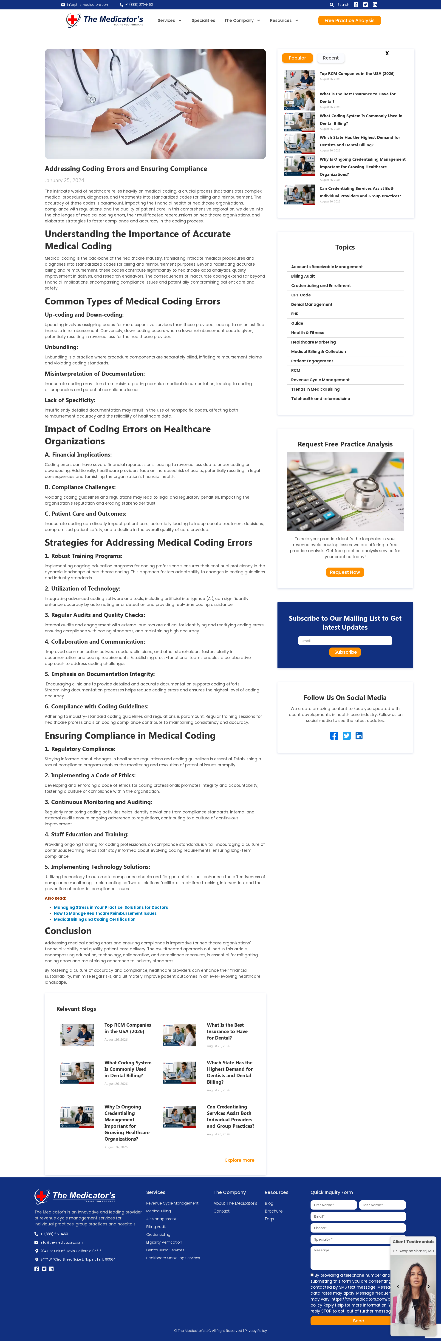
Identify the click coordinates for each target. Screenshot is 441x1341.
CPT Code (301, 295)
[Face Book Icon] (334, 736)
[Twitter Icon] (347, 736)
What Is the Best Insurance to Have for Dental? (227, 1031)
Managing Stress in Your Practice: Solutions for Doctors (111, 907)
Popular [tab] (297, 58)
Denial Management (312, 304)
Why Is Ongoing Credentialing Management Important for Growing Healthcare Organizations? (127, 1122)
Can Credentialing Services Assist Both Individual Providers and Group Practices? (230, 1116)
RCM (295, 370)
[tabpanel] (346, 140)
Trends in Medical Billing (315, 389)
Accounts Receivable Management (327, 267)
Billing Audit (303, 276)
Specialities (203, 20)
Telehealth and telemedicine (320, 398)
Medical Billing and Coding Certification (95, 919)
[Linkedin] (359, 736)
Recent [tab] (331, 58)
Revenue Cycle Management (320, 380)
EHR (295, 314)
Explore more (239, 1160)
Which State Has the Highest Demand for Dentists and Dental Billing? (230, 1072)
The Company (239, 20)
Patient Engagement (312, 361)
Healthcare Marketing (313, 342)
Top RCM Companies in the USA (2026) (128, 1027)
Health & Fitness (307, 332)
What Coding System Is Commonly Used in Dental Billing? (128, 1068)
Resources (281, 20)
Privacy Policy (256, 1330)
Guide (297, 323)
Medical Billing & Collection (318, 351)
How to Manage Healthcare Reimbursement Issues (105, 913)
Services (166, 20)
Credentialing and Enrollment (321, 285)
